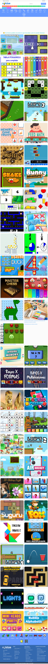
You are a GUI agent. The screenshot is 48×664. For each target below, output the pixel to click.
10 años (34, 6)
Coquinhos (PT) (16, 651)
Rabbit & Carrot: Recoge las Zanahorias (7, 99)
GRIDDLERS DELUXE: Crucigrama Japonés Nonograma (34, 232)
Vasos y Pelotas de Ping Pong (29, 565)
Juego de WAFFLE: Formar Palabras (6, 165)
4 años (11, 6)
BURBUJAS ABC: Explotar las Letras (30, 631)
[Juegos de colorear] (32, 10)
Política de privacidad (6, 653)
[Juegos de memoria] (40, 10)
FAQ (3, 651)
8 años (27, 6)
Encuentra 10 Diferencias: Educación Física (7, 454)
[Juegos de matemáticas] (3, 10)
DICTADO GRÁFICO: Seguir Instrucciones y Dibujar (9, 254)
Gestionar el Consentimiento (7, 656)
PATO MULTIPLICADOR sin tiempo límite (31, 543)
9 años (30, 6)
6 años (19, 6)
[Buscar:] (35, 4)
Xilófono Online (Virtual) (28, 77)
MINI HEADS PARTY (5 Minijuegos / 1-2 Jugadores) (9, 631)
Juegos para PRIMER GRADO (41, 651)
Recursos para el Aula (29, 661)
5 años (15, 6)
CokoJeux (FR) (16, 654)
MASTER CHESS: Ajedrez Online (6, 298)
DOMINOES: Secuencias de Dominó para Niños (8, 55)
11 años (39, 6)
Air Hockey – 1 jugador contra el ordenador (31, 476)
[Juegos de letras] (20, 10)
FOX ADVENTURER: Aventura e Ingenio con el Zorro (33, 521)
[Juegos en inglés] (16, 10)
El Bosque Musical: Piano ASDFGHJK (30, 432)
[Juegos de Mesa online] (24, 14)
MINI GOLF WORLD (3, 121)
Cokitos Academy (17, 648)
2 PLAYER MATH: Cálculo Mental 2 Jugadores (32, 366)
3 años (7, 6)
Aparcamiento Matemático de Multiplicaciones (8, 587)
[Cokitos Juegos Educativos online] (6, 3)
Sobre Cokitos (5, 650)
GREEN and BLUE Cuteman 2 (29, 609)
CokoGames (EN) (17, 652)
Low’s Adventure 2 (27, 454)
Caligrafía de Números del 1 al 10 (30, 276)
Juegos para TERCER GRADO (41, 655)
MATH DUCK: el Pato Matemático (6, 276)
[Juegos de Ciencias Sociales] (28, 10)
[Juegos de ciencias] (24, 10)
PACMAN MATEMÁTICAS (4, 232)
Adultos (9, 7)
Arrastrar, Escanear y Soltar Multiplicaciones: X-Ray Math (33, 388)
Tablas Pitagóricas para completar (6, 77)
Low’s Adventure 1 (3, 565)
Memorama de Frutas (4, 143)
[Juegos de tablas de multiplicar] (8, 10)
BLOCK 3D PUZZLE (27, 410)
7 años (23, 6)
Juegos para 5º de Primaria (41, 658)
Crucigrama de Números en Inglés (6, 432)
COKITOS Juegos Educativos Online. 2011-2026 (24, 663)
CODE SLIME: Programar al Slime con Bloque (8, 344)
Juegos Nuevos (28, 658)
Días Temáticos (28, 652)
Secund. (4, 7)
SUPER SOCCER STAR (4, 476)
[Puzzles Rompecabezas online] (44, 10)
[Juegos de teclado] (12, 10)
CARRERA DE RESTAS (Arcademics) (30, 165)
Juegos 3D (16, 658)
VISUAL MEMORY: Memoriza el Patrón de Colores (8, 366)
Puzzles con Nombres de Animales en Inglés (7, 410)
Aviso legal (4, 654)
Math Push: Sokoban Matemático (29, 55)
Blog (15, 655)
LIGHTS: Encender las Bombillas (5, 609)
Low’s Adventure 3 (27, 121)
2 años (4, 6)
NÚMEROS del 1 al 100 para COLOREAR (31, 99)
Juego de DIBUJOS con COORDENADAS (7, 320)
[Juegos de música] (36, 10)
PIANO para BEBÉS (27, 298)
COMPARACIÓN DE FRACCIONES (30, 254)
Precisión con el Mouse (28, 587)
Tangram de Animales (4, 543)
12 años (43, 6)
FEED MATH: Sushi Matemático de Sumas (31, 143)
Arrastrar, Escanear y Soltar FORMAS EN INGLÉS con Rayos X (11, 388)
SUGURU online (3, 521)
